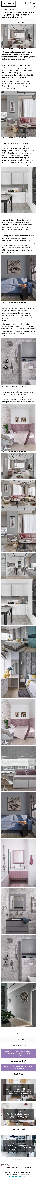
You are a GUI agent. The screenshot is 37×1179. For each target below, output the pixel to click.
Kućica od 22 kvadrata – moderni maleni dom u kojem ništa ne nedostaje (18, 1053)
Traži (34, 6)
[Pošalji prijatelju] (23, 21)
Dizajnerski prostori (7, 10)
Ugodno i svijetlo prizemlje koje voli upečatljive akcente (19, 1067)
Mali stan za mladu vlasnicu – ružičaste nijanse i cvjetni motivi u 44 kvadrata (18, 1116)
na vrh (34, 1164)
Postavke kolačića (18, 1178)
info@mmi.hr (28, 1172)
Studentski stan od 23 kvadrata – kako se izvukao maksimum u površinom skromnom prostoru (18, 1091)
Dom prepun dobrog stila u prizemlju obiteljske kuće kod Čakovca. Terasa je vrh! (18, 1147)
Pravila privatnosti (11, 1176)
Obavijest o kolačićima (25, 1176)
